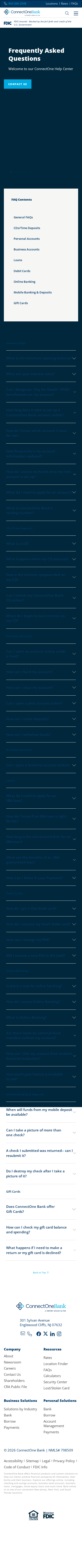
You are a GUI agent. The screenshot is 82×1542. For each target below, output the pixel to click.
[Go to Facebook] (38, 1335)
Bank (8, 1415)
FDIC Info (40, 1467)
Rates (64, 3)
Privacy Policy (64, 1461)
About (8, 1356)
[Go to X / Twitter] (45, 1335)
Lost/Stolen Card (56, 1388)
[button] (41, 1112)
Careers (10, 1368)
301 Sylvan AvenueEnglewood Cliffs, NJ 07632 (41, 1322)
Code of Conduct (17, 1467)
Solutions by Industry (20, 1409)
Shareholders (14, 1380)
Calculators (52, 1375)
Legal (46, 1461)
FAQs (74, 3)
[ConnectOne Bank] (41, 1307)
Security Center (55, 1382)
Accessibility (13, 1461)
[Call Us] (29, 1335)
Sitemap (32, 1461)
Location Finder (56, 1363)
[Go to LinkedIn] (52, 1335)
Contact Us (12, 1374)
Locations (52, 3)
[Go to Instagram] (59, 1335)
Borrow (10, 1421)
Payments (11, 1427)
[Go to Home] (22, 13)
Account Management (54, 1423)
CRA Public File (15, 1386)
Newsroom (12, 1362)
